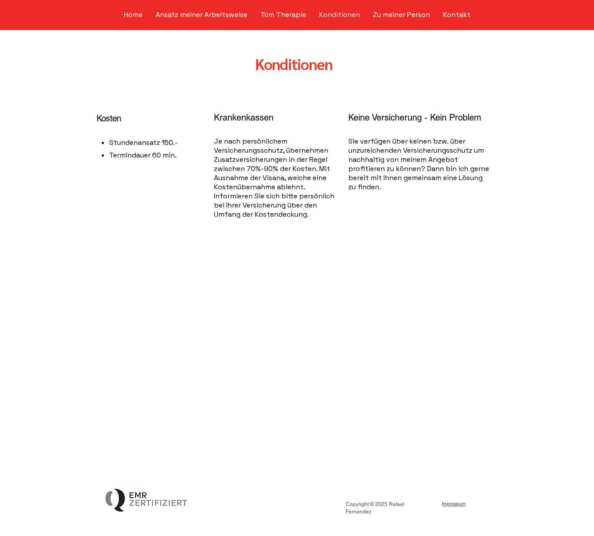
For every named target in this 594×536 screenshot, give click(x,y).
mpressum (454, 504)
